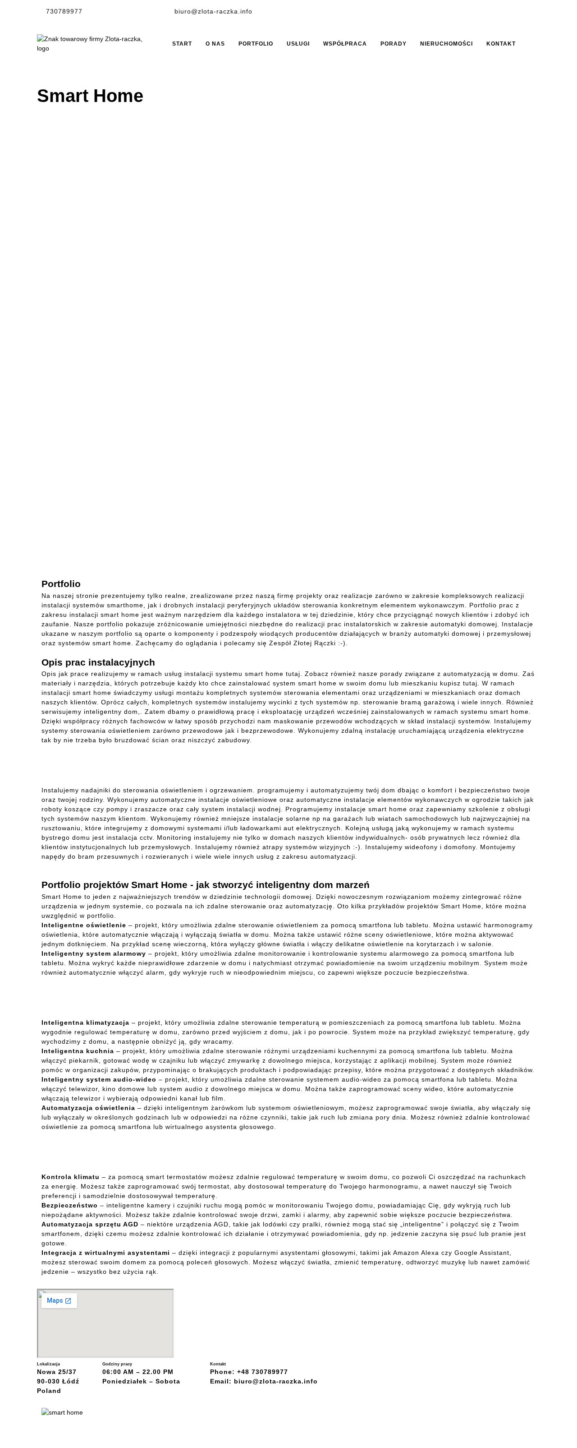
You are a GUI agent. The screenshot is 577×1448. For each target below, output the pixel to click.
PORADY (393, 44)
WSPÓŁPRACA (345, 44)
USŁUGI (298, 44)
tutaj (293, 673)
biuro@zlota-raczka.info (213, 11)
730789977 (64, 11)
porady (391, 673)
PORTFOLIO (255, 44)
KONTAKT (501, 44)
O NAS (215, 44)
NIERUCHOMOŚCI (446, 44)
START (182, 44)
